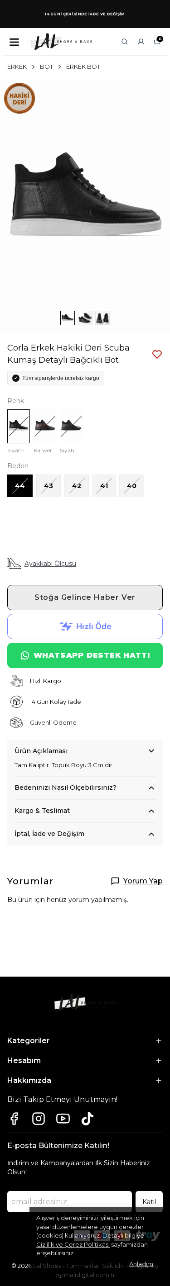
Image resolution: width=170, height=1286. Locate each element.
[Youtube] (63, 1118)
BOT (46, 66)
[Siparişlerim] (141, 41)
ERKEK (17, 66)
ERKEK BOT (83, 66)
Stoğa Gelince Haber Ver (85, 597)
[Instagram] (38, 1118)
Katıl (149, 1202)
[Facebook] (14, 1118)
